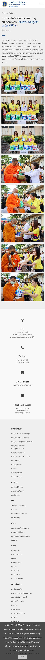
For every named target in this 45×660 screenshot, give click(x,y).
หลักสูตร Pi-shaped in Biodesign (21, 441)
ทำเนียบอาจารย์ (16, 562)
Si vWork (14, 605)
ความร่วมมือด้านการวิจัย (19, 513)
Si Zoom (14, 617)
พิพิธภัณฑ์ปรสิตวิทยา (18, 452)
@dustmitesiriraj (22, 410)
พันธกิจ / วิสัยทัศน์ (17, 554)
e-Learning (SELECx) (18, 613)
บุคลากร (14, 566)
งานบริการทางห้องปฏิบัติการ (20, 528)
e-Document (15, 609)
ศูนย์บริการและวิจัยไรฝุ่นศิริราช (20, 456)
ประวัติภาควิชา (15, 550)
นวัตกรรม (14, 509)
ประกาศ (13, 468)
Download (14, 540)
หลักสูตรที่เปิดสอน (17, 487)
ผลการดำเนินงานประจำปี (19, 597)
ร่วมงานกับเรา (15, 570)
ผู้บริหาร (13, 558)
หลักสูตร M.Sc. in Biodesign (20, 433)
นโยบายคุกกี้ (21, 650)
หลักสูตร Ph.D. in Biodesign (20, 437)
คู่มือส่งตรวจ (20, 536)
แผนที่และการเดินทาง (17, 578)
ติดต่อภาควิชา (15, 574)
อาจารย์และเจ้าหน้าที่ (17, 491)
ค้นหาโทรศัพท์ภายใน (17, 601)
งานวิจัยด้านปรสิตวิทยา (18, 505)
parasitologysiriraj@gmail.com (22, 385)
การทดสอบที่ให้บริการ (18, 532)
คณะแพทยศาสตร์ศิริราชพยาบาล (21, 593)
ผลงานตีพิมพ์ (15, 517)
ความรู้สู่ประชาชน (16, 464)
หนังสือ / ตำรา (15, 495)
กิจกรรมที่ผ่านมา (16, 476)
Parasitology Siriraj (22, 408)
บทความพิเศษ (15, 460)
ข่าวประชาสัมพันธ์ (16, 472)
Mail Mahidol (15, 621)
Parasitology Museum (22, 412)
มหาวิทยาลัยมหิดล (17, 589)
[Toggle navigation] (41, 4)
